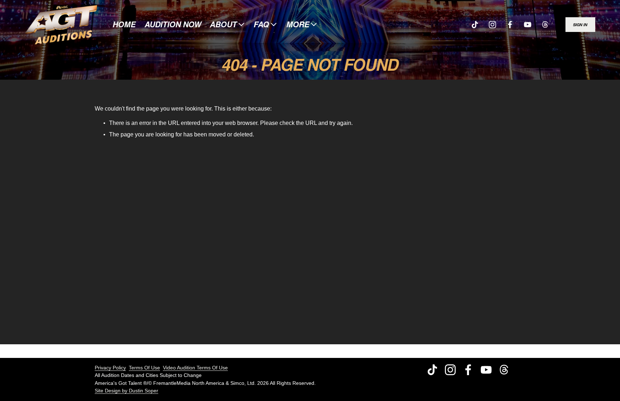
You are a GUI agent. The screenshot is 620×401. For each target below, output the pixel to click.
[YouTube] (527, 24)
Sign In (580, 24)
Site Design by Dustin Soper (126, 390)
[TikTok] (474, 24)
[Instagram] (492, 24)
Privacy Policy (110, 367)
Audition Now (173, 24)
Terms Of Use (144, 367)
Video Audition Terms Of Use (195, 367)
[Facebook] (510, 24)
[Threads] (545, 24)
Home (124, 24)
